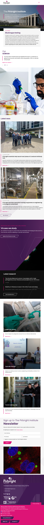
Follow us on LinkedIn (7, 494)
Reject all (5, 521)
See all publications (10, 294)
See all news (5, 215)
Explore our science (10, 21)
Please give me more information (8, 510)
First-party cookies (6, 512)
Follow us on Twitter (4, 494)
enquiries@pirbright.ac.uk (10, 488)
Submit (7, 442)
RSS (9, 494)
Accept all (14, 521)
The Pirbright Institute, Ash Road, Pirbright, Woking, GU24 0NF (16, 485)
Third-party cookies (6, 513)
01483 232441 (7, 491)
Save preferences (7, 518)
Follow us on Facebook (5, 494)
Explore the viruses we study (9, 236)
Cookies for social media (7, 515)
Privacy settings (36, 503)
